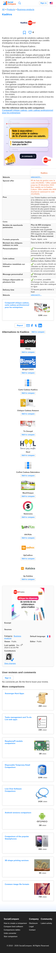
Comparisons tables (12, 930)
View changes (10, 663)
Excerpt (7, 623)
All (3, 9)
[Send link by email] (28, 325)
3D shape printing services (17, 860)
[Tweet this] (36, 325)
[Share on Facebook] (32, 325)
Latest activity (46, 923)
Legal (31, 926)
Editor (32, 641)
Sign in (43, 3)
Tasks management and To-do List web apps (18, 718)
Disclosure (33, 923)
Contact (32, 930)
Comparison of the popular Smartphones (17, 837)
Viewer (7, 641)
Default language (37, 636)
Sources (8, 629)
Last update (9, 645)
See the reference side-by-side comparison (23, 108)
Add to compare (38, 332)
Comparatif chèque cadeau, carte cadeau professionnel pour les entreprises (17, 305)
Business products (25, 9)
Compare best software (13, 926)
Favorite (24, 32)
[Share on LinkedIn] (40, 325)
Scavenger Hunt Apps (14, 693)
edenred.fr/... (36, 177)
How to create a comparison (15, 923)
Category (8, 636)
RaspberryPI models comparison (14, 742)
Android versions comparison (18, 813)
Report (20, 325)
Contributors (10, 651)
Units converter (10, 933)
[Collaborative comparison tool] (9, 3)
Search (19, 3)
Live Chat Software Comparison (13, 790)
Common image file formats (17, 884)
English (51, 3)
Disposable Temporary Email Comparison (17, 766)
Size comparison (10, 936)
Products (11, 9)
